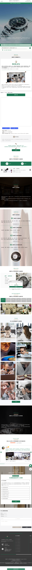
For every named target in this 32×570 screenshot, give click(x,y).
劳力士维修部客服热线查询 (4, 487)
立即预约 (16, 286)
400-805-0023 (9, 130)
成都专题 (6, 92)
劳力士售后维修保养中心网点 (4, 496)
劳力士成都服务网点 (18, 545)
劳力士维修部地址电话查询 (4, 489)
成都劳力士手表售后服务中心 (14, 0)
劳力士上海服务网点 (18, 539)
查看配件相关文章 (16, 241)
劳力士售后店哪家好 (3, 480)
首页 (3, 92)
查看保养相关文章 (16, 232)
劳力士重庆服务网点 (18, 548)
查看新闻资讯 (16, 249)
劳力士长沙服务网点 (18, 551)
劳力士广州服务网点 (18, 542)
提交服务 (27, 527)
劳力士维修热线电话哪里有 (4, 498)
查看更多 (16, 501)
